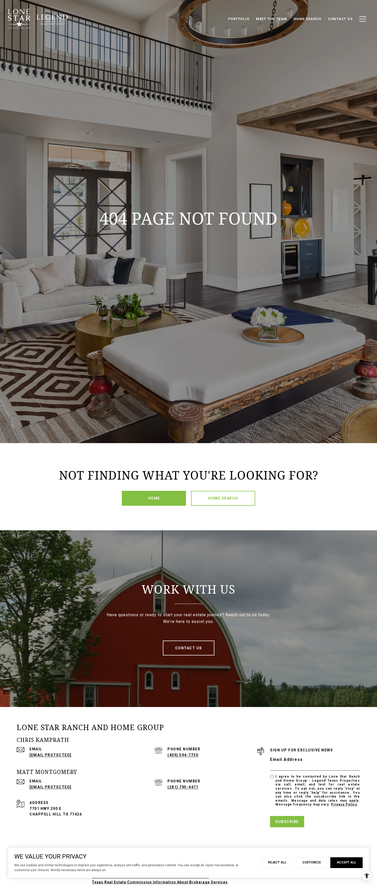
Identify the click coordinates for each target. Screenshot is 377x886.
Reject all (277, 862)
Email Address (286, 759)
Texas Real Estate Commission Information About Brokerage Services (160, 882)
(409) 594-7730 (182, 755)
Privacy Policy (344, 804)
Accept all (346, 862)
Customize (311, 862)
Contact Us (340, 19)
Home (154, 498)
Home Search (223, 498)
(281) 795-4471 (182, 787)
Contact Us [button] (188, 648)
